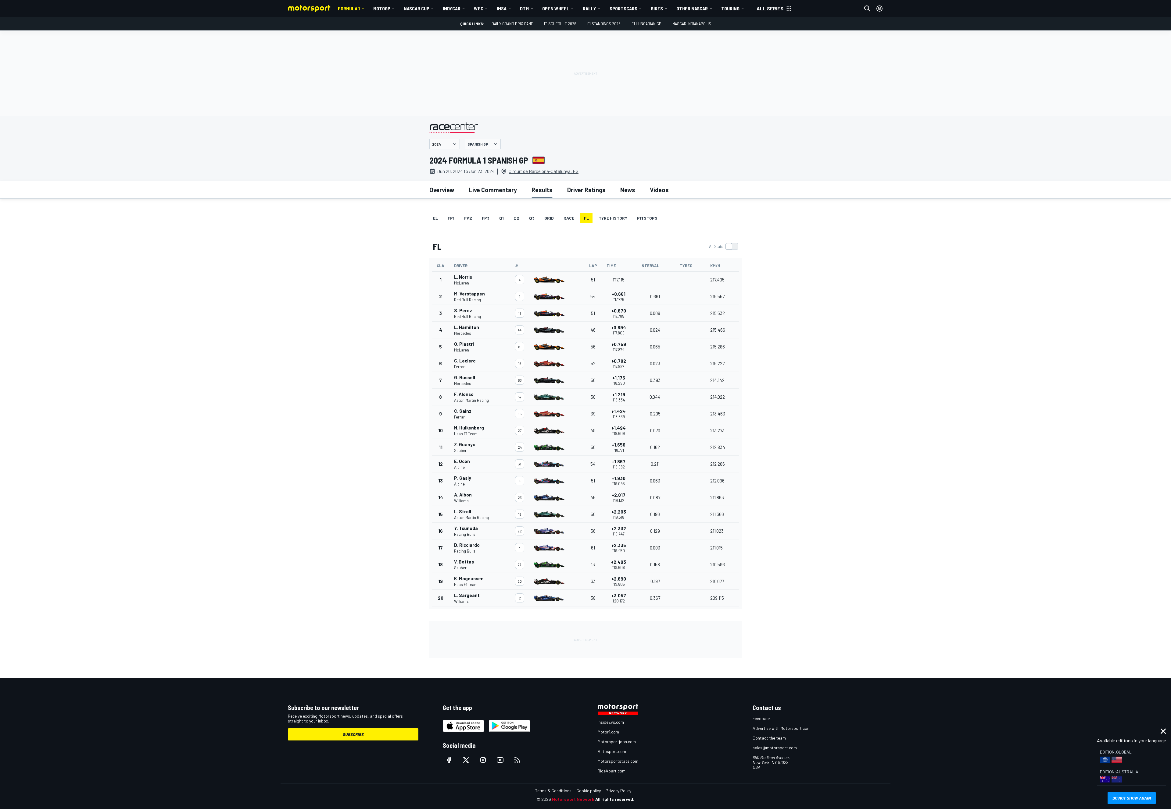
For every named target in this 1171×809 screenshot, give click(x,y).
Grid (549, 218)
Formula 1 (349, 8)
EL (435, 218)
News (627, 189)
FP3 (485, 218)
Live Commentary (493, 189)
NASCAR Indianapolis (691, 23)
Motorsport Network (573, 799)
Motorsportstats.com (618, 761)
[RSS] (517, 760)
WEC (478, 8)
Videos (659, 189)
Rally (589, 8)
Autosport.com (612, 751)
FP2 (468, 218)
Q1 (501, 218)
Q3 (532, 218)
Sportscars (623, 8)
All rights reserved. (614, 799)
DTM (524, 8)
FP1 (451, 218)
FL (586, 218)
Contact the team (769, 737)
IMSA (502, 8)
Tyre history (613, 218)
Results (542, 189)
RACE (569, 218)
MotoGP (381, 8)
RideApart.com (611, 770)
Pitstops (647, 218)
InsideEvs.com (611, 722)
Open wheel (555, 8)
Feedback (762, 718)
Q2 (516, 218)
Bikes (657, 8)
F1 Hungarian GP (646, 23)
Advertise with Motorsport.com (782, 728)
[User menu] (879, 8)
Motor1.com (608, 731)
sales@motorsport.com (775, 747)
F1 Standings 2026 (604, 23)
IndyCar (451, 8)
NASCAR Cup (416, 8)
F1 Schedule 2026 (560, 23)
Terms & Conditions (553, 790)
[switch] (723, 246)
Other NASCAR (692, 8)
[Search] (867, 8)
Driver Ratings (586, 189)
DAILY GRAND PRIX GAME (512, 23)
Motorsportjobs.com (617, 741)
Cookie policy (588, 790)
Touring (730, 8)
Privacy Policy (618, 790)
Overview (441, 189)
